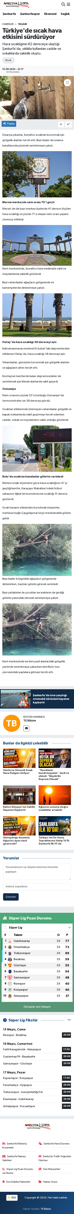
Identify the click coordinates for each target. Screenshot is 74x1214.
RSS (13, 1197)
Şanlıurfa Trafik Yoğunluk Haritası (55, 1158)
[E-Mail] (26, 728)
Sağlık (65, 14)
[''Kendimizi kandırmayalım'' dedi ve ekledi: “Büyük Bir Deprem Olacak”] (55, 758)
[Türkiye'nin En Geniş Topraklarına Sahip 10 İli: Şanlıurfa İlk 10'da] (55, 825)
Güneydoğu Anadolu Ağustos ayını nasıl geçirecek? (16, 840)
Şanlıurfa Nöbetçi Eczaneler (14, 1145)
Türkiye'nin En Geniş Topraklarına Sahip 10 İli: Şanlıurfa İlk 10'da (54, 840)
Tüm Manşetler (51, 1169)
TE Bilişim (46, 1209)
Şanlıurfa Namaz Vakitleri (14, 1158)
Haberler (8, 24)
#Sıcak (8, 60)
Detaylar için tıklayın (37, 1006)
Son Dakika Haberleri (18, 1181)
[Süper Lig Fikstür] (69, 1020)
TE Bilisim (29, 720)
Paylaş (11, 123)
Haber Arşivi (50, 1181)
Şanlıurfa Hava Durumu (56, 1143)
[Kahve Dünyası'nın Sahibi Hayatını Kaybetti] (19, 794)
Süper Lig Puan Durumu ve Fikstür (17, 1171)
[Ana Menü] (68, 4)
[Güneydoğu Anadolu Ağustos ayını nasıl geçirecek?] (19, 825)
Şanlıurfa (9, 14)
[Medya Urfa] (15, 5)
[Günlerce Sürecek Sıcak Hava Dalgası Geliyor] (19, 758)
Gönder (11, 896)
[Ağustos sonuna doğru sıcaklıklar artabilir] (55, 794)
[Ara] (63, 4)
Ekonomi (50, 14)
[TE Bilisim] (11, 723)
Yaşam (22, 24)
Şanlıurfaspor (30, 14)
